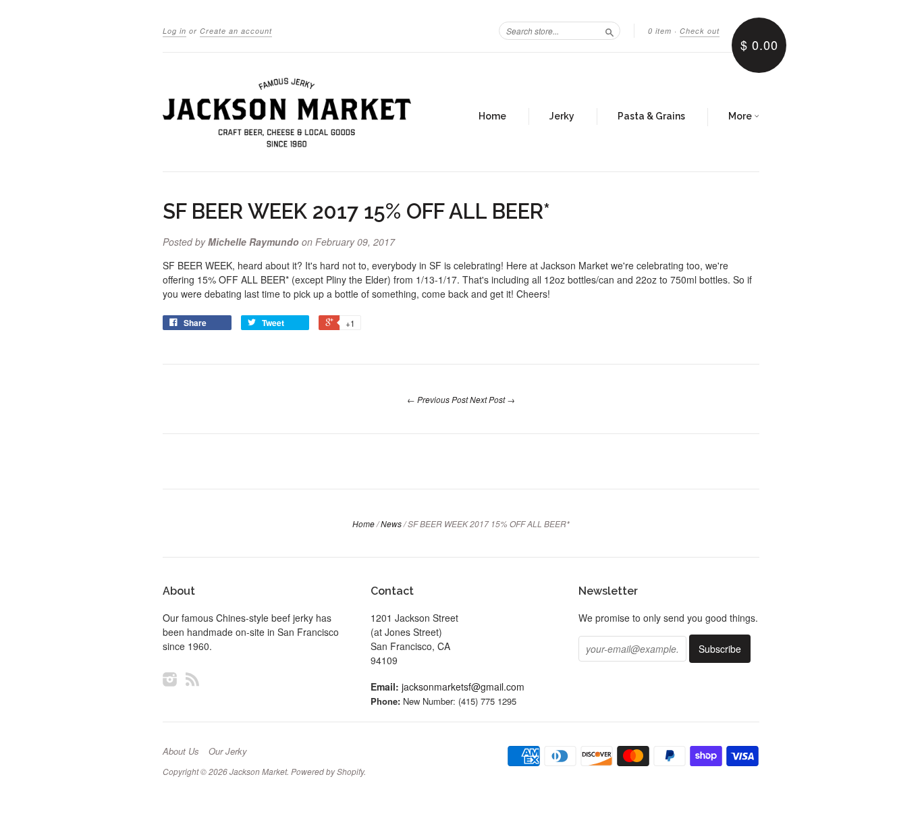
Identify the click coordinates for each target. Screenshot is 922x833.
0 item (660, 31)
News (391, 523)
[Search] (609, 30)
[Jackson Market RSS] (192, 679)
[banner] (287, 112)
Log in (174, 31)
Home (492, 116)
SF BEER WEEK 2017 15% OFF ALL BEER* (356, 211)
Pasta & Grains (651, 116)
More (741, 116)
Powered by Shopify (327, 771)
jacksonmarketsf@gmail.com (463, 686)
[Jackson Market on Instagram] (170, 679)
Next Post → (492, 399)
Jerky (561, 116)
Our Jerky (228, 751)
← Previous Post (437, 399)
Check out (700, 31)
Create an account (236, 31)
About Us (181, 751)
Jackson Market (258, 771)
